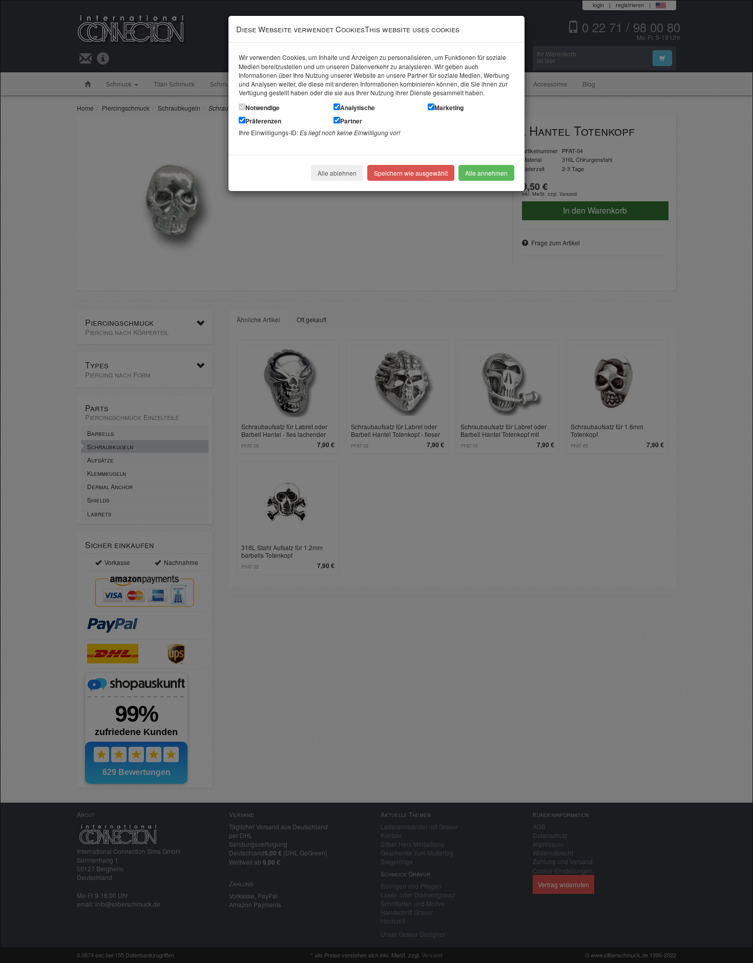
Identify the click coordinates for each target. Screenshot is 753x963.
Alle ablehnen (337, 173)
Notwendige (262, 107)
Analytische (357, 107)
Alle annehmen (486, 173)
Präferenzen (263, 120)
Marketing (449, 107)
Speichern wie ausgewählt (411, 173)
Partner (351, 120)
